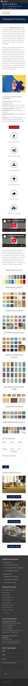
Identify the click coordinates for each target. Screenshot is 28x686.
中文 (17, 683)
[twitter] (5, 4)
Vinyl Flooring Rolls (7, 574)
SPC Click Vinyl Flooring (14, 521)
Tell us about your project (9, 455)
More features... (7, 613)
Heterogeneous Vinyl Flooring (11, 579)
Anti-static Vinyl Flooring (10, 582)
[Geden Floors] (5, 12)
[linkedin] (16, 4)
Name (4, 442)
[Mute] (21, 230)
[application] (14, 225)
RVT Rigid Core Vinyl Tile (14, 546)
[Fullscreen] (24, 230)
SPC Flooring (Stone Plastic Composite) (14, 567)
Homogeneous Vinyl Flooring (11, 576)
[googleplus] (12, 4)
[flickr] (8, 4)
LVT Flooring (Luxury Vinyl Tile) (12, 565)
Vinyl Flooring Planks (8, 562)
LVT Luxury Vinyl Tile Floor (14, 496)
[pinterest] (14, 4)
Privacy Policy (5, 683)
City (19, 449)
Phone (20, 442)
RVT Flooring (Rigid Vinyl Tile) (11, 570)
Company (4, 449)
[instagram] (10, 4)
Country (12, 449)
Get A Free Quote (14, 127)
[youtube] (6, 4)
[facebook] (3, 4)
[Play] (4, 230)
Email (12, 442)
